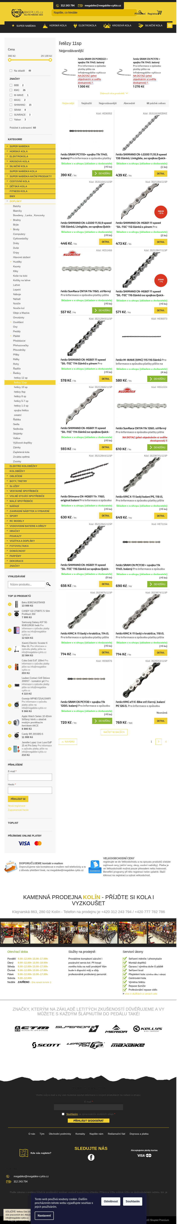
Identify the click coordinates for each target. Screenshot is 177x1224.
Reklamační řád (116, 1133)
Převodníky (19, 349)
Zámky (17, 447)
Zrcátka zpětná (21, 456)
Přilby (16, 354)
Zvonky (17, 461)
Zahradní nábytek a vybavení (29, 511)
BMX (12, 196)
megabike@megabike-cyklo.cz (31, 1176)
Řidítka (17, 419)
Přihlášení (140, 13)
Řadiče (17, 368)
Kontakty (80, 1133)
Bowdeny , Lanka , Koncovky (29, 215)
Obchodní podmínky (60, 1133)
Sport (14, 516)
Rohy (16, 364)
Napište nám (96, 1133)
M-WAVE (21, 95)
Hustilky (17, 261)
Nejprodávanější (108, 103)
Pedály (17, 331)
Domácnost (18, 551)
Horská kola (19, 151)
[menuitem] (23, 25)
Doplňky (15, 201)
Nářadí (17, 299)
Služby (14, 486)
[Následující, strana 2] (159, 742)
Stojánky (17, 433)
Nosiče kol (18, 308)
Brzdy (16, 229)
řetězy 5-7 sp (21, 401)
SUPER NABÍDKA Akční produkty (31, 176)
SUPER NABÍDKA (20, 146)
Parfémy (15, 556)
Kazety (17, 266)
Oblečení (16, 476)
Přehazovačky (21, 345)
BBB (19, 85)
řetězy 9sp (19, 391)
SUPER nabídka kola (23, 171)
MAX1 (19, 100)
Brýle (16, 224)
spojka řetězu (21, 410)
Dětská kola (18, 186)
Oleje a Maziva (21, 312)
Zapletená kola (21, 452)
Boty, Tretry (18, 481)
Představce (19, 340)
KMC (19, 90)
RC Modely (17, 521)
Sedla (16, 424)
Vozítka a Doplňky (22, 541)
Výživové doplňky (22, 442)
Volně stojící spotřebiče (27, 496)
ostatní (17, 415)
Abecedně (129, 103)
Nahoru (69, 741)
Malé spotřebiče (21, 501)
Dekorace (16, 561)
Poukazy (15, 536)
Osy (15, 326)
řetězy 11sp (20, 382)
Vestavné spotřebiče (24, 491)
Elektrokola (19, 156)
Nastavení (44, 1215)
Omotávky (18, 317)
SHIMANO (22, 104)
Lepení (17, 289)
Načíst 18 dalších (114, 732)
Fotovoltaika (19, 546)
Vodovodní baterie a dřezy (28, 526)
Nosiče (17, 303)
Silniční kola (19, 166)
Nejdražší (86, 103)
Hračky (15, 531)
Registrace (153, 13)
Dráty (16, 243)
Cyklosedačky (20, 238)
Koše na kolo (20, 275)
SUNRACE (22, 114)
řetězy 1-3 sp (21, 405)
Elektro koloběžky (23, 466)
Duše (16, 247)
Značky (15, 565)
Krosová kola (19, 161)
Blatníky (17, 210)
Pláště (16, 336)
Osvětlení (18, 322)
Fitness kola (18, 191)
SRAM (20, 109)
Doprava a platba (139, 1133)
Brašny (17, 220)
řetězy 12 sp (20, 377)
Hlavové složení (21, 257)
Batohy (17, 206)
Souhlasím (133, 1201)
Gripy (16, 252)
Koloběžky (17, 471)
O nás (32, 1133)
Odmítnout (111, 1201)
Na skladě (22, 70)
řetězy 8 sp (20, 396)
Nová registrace (16, 805)
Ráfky (16, 359)
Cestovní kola (20, 181)
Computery (19, 234)
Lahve (16, 285)
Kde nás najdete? (41, 1153)
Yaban (20, 119)
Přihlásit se (18, 798)
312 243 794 (20, 1181)
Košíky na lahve (21, 280)
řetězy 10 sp (20, 387)
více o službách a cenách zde (140, 993)
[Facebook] (91, 1157)
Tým (42, 1133)
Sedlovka (18, 428)
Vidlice (16, 438)
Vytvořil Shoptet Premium (155, 1220)
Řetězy (17, 373)
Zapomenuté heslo (18, 809)
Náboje (17, 294)
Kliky (15, 271)
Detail (161, 173)
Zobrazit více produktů (112, 93)
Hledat (48, 584)
